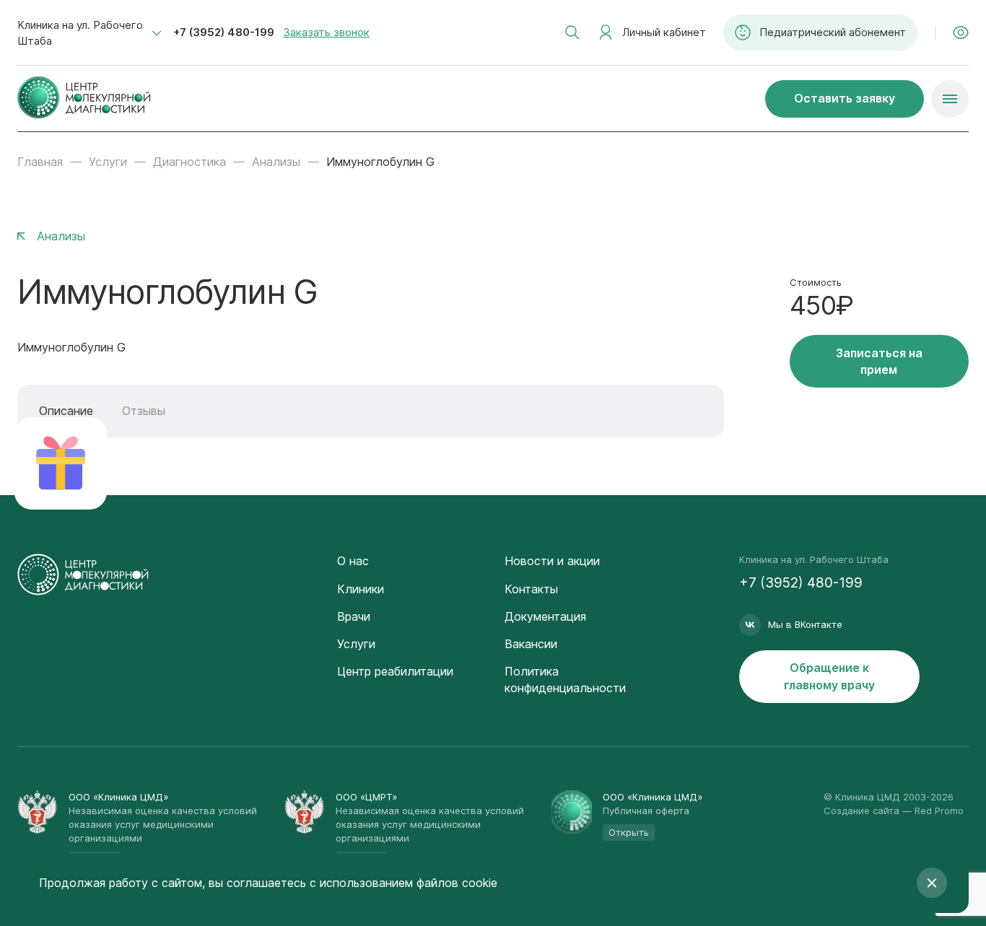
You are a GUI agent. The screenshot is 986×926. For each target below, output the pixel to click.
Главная (40, 161)
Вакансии (531, 644)
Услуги (108, 161)
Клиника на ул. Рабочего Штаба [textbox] (80, 33)
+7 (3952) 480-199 (223, 32)
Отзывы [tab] (143, 410)
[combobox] (89, 33)
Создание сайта (861, 810)
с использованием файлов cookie (403, 882)
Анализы (276, 161)
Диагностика (189, 161)
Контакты (531, 589)
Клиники (360, 589)
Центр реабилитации (395, 671)
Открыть (628, 832)
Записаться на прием (879, 361)
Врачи (353, 616)
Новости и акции (552, 561)
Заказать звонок (326, 32)
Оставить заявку (844, 98)
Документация (545, 616)
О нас (353, 561)
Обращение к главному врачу (829, 675)
